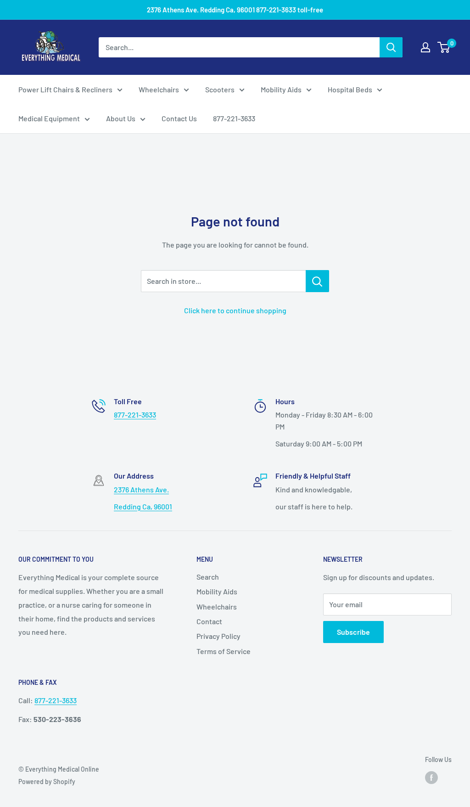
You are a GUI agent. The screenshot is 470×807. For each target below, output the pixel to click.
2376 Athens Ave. (141, 489)
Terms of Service (223, 651)
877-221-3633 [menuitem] (234, 118)
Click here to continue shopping (235, 310)
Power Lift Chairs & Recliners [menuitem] (65, 89)
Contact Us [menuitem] (179, 118)
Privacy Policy (218, 636)
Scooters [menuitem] (220, 89)
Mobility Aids (216, 591)
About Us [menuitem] (120, 118)
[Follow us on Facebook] (431, 777)
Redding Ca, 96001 (143, 506)
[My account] (425, 47)
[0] (444, 47)
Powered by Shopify (46, 781)
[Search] (391, 47)
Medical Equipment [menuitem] (49, 118)
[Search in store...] (317, 281)
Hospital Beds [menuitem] (350, 89)
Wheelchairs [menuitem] (159, 89)
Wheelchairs (216, 606)
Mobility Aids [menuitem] (281, 89)
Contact (209, 621)
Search (207, 576)
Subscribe (353, 631)
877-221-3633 (135, 414)
